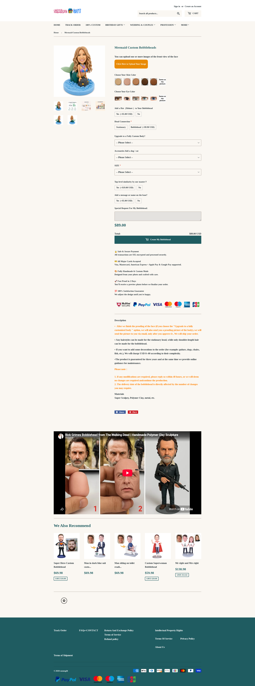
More (184, 25)
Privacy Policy (187, 638)
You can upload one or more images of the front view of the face (146, 56)
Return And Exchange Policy (119, 630)
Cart (195, 13)
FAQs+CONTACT (88, 630)
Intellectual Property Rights (169, 630)
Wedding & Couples (142, 25)
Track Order (73, 25)
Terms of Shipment (63, 655)
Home (57, 25)
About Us (160, 647)
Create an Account (193, 6)
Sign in (177, 6)
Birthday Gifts (114, 25)
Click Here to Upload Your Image (131, 64)
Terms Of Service (163, 638)
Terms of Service (112, 634)
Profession (167, 25)
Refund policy (111, 639)
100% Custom (93, 25)
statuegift (64, 671)
